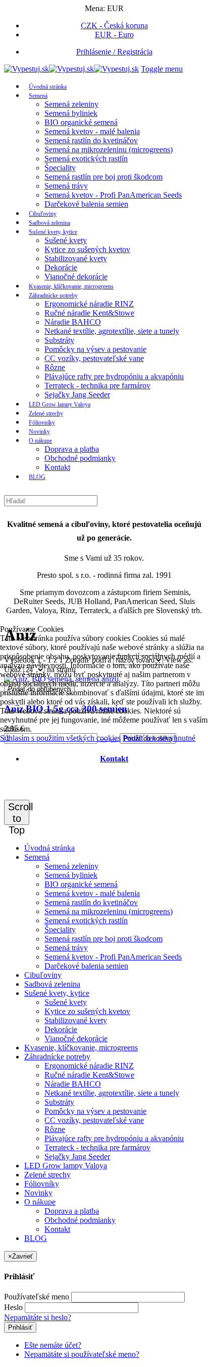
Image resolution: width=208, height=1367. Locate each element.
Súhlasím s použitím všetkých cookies (60, 738)
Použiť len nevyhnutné (159, 738)
